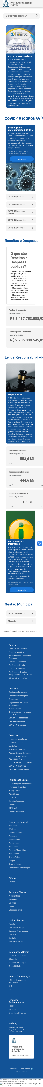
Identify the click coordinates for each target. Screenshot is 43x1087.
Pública (27, 1069)
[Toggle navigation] (38, 4)
